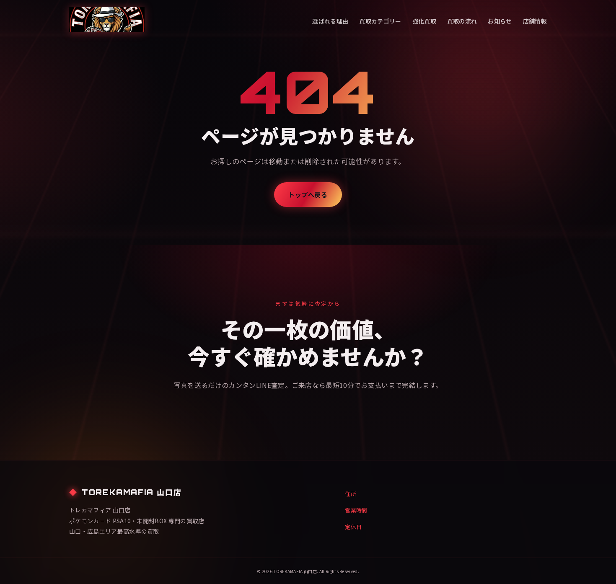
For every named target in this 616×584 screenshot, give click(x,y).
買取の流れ (462, 21)
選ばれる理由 (330, 21)
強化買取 (424, 21)
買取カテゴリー (380, 21)
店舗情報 (535, 21)
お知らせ (500, 21)
